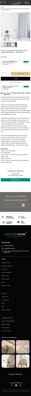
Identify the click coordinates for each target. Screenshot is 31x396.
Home (2, 7)
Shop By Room (6, 262)
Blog (3, 306)
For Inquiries (5, 300)
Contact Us (5, 296)
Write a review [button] (15, 180)
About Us (4, 293)
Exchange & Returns (7, 318)
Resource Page (6, 309)
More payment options (15, 82)
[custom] (10, 377)
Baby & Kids (5, 275)
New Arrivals (5, 279)
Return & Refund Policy (8, 321)
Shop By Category (7, 266)
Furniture (4, 269)
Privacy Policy (6, 327)
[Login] (28, 3)
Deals (3, 282)
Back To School (6, 285)
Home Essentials (6, 272)
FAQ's (3, 303)
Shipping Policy (6, 324)
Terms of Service (6, 331)
